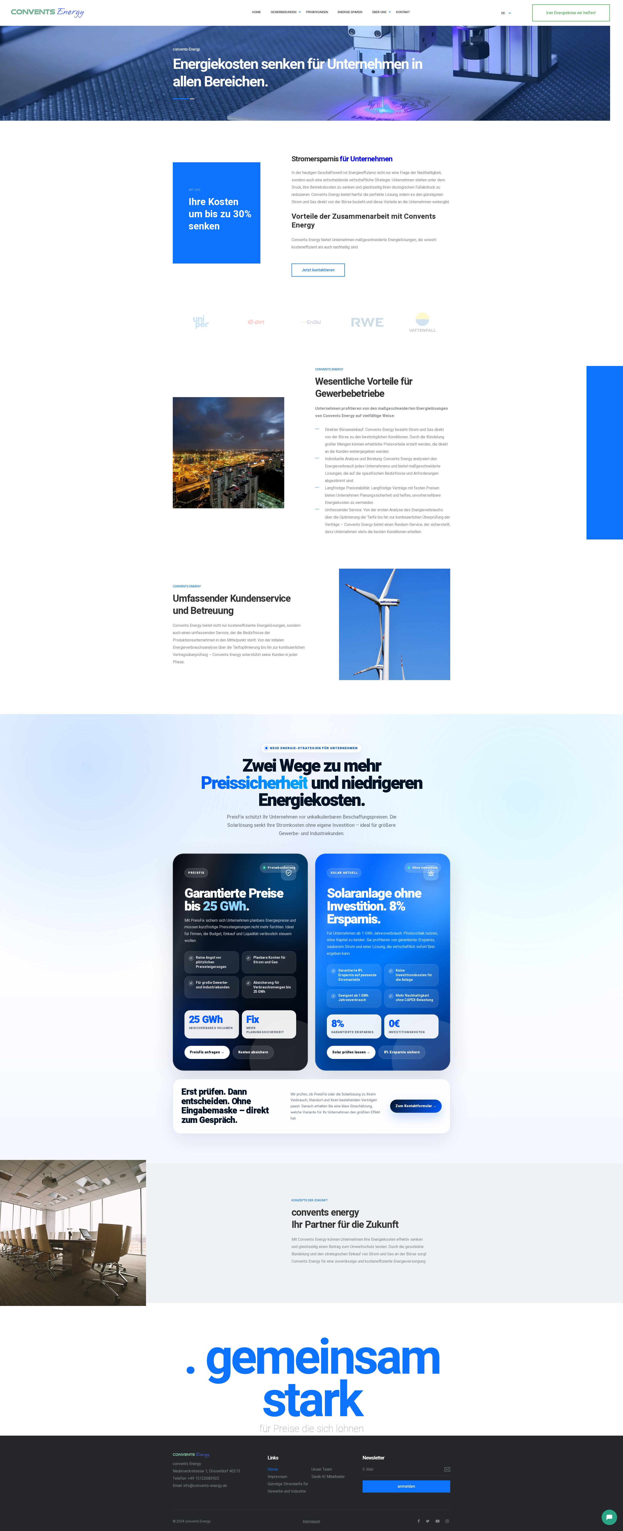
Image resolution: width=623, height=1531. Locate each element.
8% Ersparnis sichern (402, 1052)
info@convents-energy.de (205, 1486)
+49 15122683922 (203, 1478)
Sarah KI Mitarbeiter (328, 1477)
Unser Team (322, 1469)
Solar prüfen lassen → (351, 1052)
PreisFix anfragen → (207, 1052)
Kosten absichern (253, 1052)
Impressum (277, 1477)
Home (273, 1469)
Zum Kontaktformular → (415, 1106)
